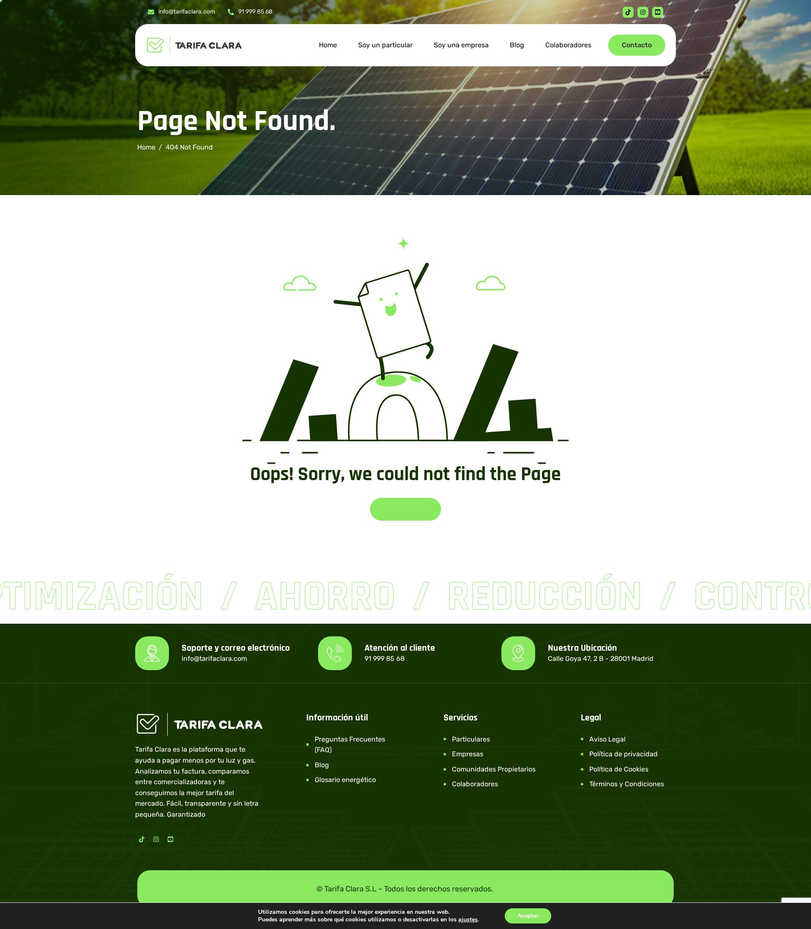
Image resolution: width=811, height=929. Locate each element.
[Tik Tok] (141, 838)
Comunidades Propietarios (494, 769)
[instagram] (642, 12)
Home (328, 45)
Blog (517, 45)
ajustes (468, 920)
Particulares (471, 739)
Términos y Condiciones (626, 784)
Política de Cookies (618, 769)
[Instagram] (156, 838)
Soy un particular (385, 45)
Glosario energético (345, 780)
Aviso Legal (607, 739)
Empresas (467, 754)
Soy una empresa (461, 45)
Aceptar (528, 916)
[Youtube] (657, 12)
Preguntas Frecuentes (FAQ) (350, 744)
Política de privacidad (623, 754)
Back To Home (405, 509)
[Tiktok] (628, 12)
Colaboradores (568, 45)
